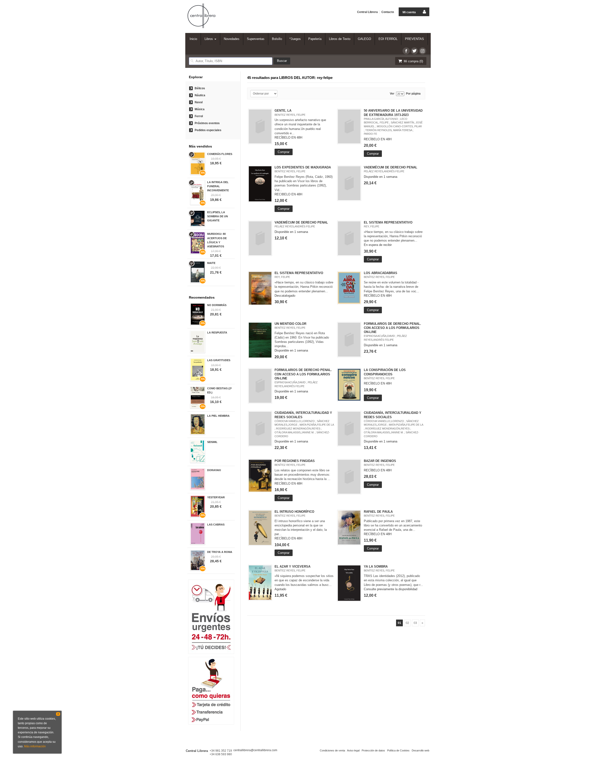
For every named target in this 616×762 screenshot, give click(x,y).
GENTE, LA (283, 110)
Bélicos (200, 88)
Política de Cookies (398, 750)
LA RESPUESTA (217, 332)
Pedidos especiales (208, 130)
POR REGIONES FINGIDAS (295, 461)
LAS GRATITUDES (218, 360)
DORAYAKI (214, 470)
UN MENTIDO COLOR (290, 324)
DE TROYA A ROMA (219, 552)
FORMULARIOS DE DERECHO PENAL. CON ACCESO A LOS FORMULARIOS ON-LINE (392, 328)
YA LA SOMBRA (376, 566)
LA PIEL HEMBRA (218, 415)
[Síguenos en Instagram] (422, 50)
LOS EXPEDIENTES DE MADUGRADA (303, 167)
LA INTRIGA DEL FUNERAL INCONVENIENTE (218, 186)
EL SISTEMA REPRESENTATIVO (388, 222)
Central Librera (367, 12)
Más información (35, 746)
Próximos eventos (207, 123)
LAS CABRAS (216, 524)
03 (415, 623)
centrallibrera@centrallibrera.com (255, 750)
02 (407, 623)
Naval (199, 102)
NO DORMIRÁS (216, 305)
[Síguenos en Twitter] (414, 50)
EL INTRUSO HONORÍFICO (294, 511)
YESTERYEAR (216, 497)
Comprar (283, 152)
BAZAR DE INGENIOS (380, 461)
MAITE (211, 263)
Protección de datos (373, 750)
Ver (392, 93)
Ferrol (199, 116)
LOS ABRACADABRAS (380, 273)
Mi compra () (413, 61)
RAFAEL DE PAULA (378, 511)
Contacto (387, 12)
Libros (209, 39)
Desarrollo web (420, 750)
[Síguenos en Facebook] (406, 50)
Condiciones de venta (332, 750)
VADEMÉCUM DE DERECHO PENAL (390, 167)
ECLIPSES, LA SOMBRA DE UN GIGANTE (217, 216)
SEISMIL (212, 442)
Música (200, 109)
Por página (413, 93)
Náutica (200, 95)
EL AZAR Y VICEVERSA (292, 566)
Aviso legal (353, 750)
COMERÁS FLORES (219, 154)
